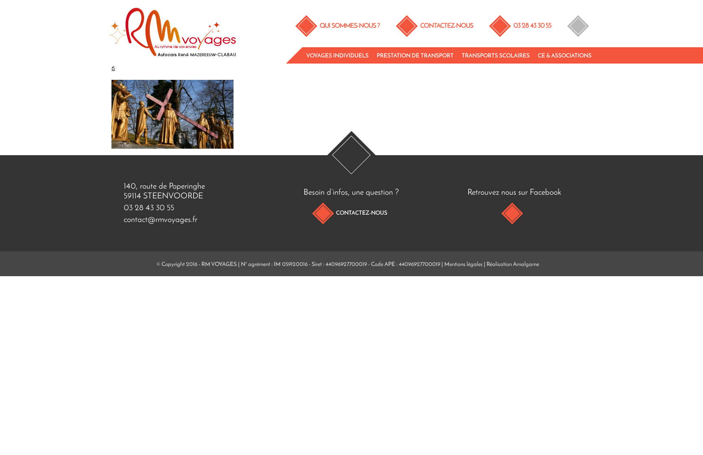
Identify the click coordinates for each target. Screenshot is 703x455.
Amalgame (526, 265)
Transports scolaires (496, 56)
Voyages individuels (337, 56)
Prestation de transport (415, 56)
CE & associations (565, 56)
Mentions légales (463, 265)
